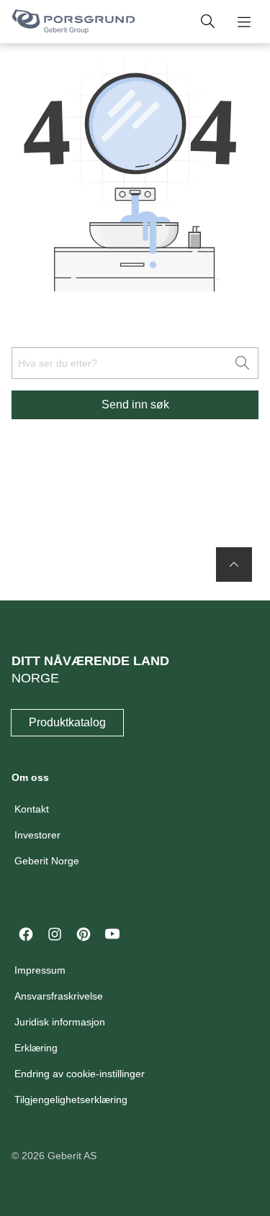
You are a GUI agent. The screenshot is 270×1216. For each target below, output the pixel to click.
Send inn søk (135, 404)
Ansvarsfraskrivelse (58, 996)
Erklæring (36, 1047)
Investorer (37, 835)
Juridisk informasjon (59, 1022)
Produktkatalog (67, 722)
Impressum (40, 970)
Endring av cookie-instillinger (79, 1073)
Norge (35, 678)
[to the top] (234, 564)
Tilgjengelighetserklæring (70, 1099)
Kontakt (31, 809)
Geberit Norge (46, 861)
